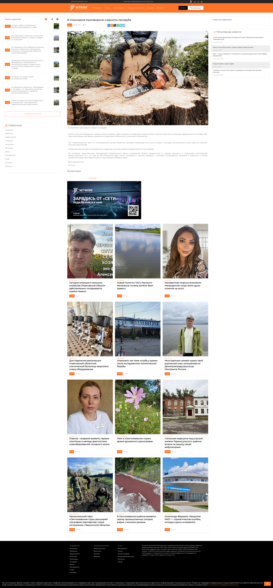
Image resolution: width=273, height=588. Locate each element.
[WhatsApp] (117, 25)
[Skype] (120, 25)
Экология (8, 166)
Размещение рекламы (136, 8)
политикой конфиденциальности (224, 585)
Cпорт (7, 159)
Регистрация (195, 8)
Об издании (97, 8)
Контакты (150, 8)
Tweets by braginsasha (222, 20)
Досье (7, 152)
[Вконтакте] (195, 2)
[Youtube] (198, 2)
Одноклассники (99, 548)
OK (267, 584)
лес (74, 165)
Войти (183, 8)
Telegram (97, 556)
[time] (46, 19)
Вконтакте (97, 551)
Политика (9, 141)
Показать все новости (32, 114)
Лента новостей (13, 19)
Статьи (120, 551)
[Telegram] (201, 2)
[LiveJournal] (114, 25)
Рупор (161, 8)
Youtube (97, 554)
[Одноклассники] (191, 2)
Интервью (9, 148)
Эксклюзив (9, 144)
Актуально (9, 130)
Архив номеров (123, 554)
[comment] (57, 19)
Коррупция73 (10, 137)
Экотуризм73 (10, 155)
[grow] (51, 19)
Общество (9, 133)
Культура (8, 162)
